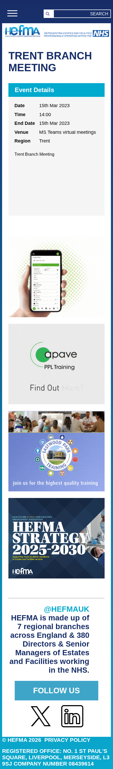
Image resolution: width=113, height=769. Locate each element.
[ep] (56, 490)
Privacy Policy (67, 740)
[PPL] (56, 403)
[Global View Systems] (56, 316)
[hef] (56, 577)
